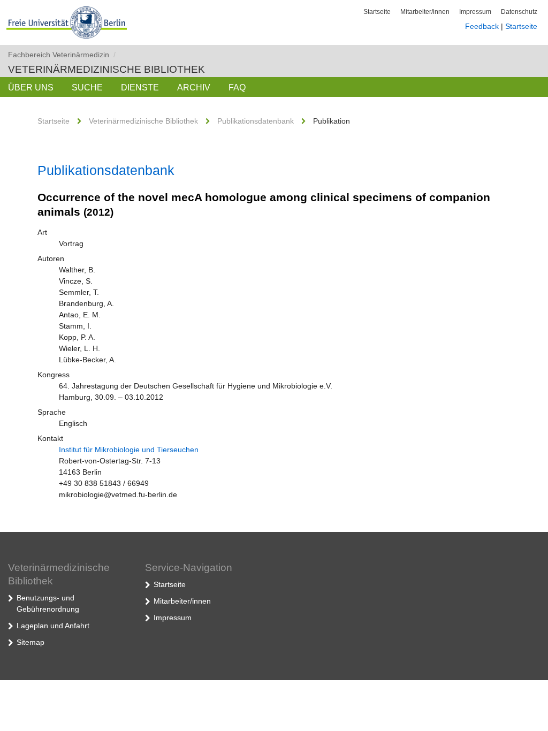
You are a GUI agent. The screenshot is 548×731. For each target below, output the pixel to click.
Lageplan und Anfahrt (53, 625)
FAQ (237, 87)
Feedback (482, 26)
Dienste (140, 87)
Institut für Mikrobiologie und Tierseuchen (129, 449)
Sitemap (30, 642)
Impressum (475, 12)
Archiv (193, 87)
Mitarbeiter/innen (425, 12)
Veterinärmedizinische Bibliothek (106, 69)
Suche (87, 87)
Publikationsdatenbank (255, 121)
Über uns (31, 87)
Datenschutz (519, 12)
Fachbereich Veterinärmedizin (62, 54)
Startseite (377, 12)
